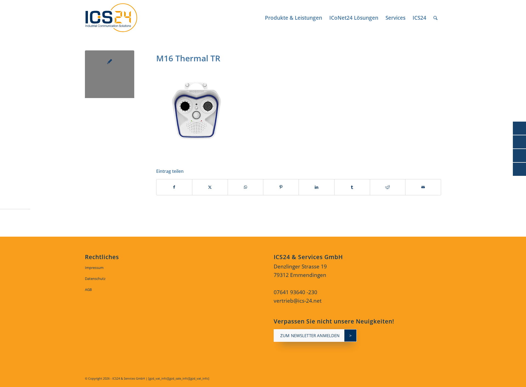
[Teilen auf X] (210, 187)
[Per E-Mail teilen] (423, 187)
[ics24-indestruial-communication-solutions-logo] (117, 18)
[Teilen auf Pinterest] (281, 187)
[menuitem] (293, 18)
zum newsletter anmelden (309, 335)
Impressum (94, 267)
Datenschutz (95, 278)
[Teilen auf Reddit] (387, 187)
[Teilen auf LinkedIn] (316, 187)
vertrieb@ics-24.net (298, 300)
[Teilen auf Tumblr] (352, 187)
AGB (88, 289)
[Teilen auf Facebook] (174, 187)
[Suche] (435, 18)
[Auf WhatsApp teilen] (245, 187)
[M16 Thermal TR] (109, 75)
